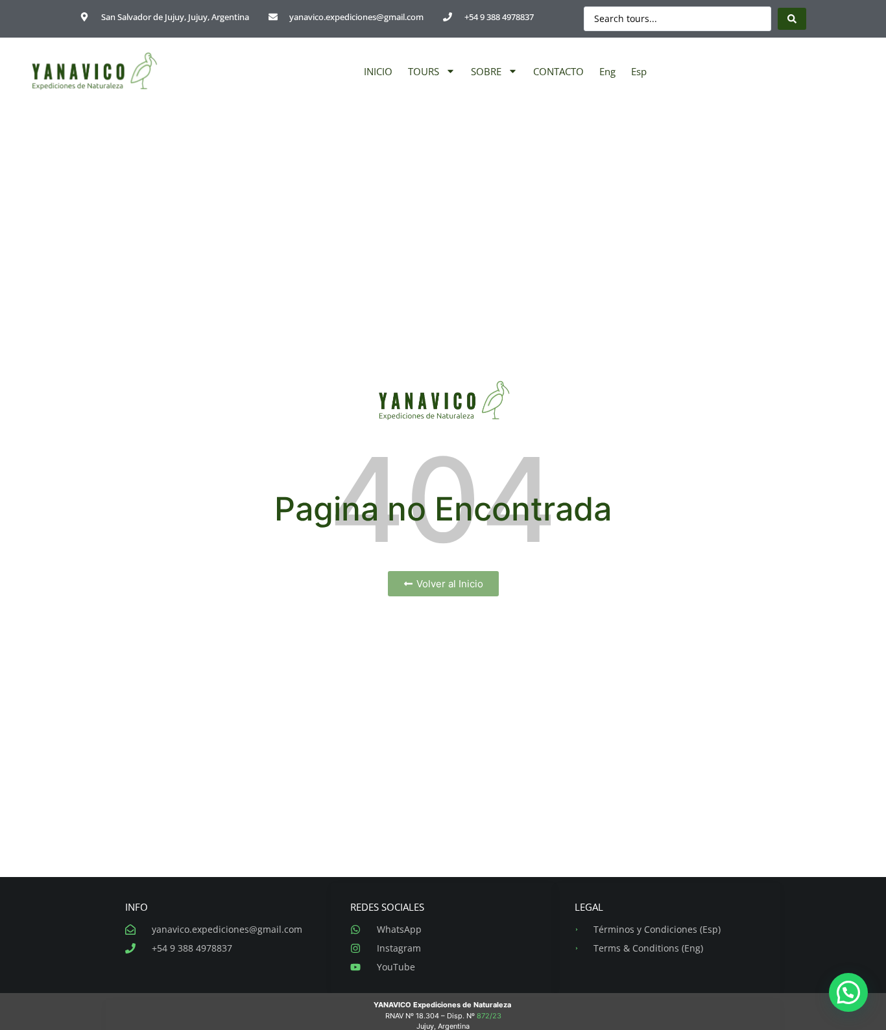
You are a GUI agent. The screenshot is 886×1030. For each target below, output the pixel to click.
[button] (848, 992)
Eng (607, 71)
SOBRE (486, 71)
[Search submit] (792, 19)
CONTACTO (558, 71)
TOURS (423, 71)
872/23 (489, 1015)
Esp (639, 71)
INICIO (378, 71)
